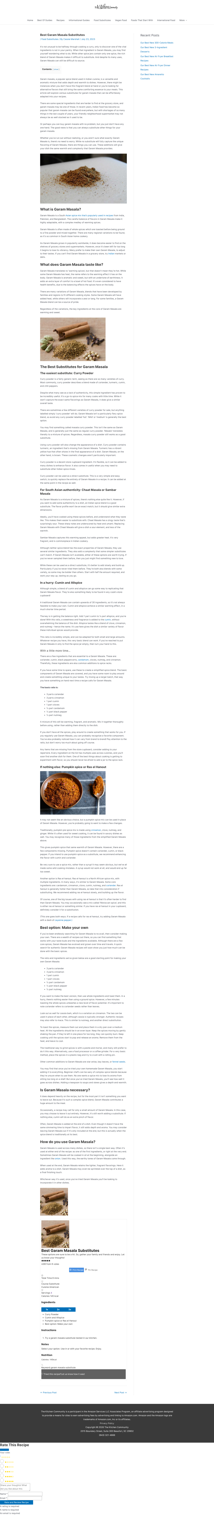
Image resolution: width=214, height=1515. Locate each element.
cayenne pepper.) (63, 920)
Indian (111, 253)
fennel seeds (118, 1061)
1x (47, 1309)
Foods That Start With (142, 20)
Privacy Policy (107, 1423)
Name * (4, 1494)
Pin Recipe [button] (92, 1270)
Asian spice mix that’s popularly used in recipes (89, 215)
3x (69, 1309)
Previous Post (48, 1392)
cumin (108, 619)
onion (57, 1158)
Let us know (67, 1374)
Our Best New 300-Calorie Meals (156, 42)
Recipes (61, 20)
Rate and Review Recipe (16, 1502)
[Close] (4, 1450)
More (182, 20)
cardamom (83, 660)
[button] (42, 1261)
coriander (111, 885)
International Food (166, 20)
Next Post (120, 1392)
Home (30, 20)
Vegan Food (121, 20)
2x (58, 1309)
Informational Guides (79, 20)
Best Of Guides (44, 20)
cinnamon (96, 830)
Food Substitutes (102, 20)
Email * (3, 1498)
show (56, 69)
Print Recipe (77, 1270)
